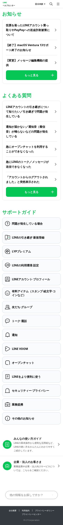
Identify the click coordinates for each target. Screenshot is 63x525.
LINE (5, 2)
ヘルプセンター (9, 5)
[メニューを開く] (58, 4)
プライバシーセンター (31, 514)
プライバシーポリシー (44, 510)
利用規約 (26, 510)
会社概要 (12, 510)
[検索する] (51, 4)
